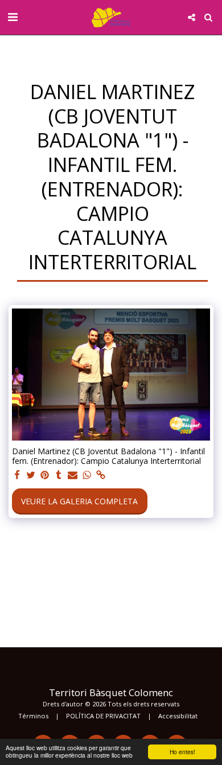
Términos (33, 715)
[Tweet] (31, 475)
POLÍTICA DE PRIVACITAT (103, 715)
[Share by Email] (73, 475)
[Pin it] (45, 475)
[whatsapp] (87, 475)
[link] (101, 475)
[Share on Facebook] (17, 475)
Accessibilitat (178, 715)
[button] (12, 16)
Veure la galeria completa (79, 501)
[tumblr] (59, 475)
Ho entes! (182, 751)
